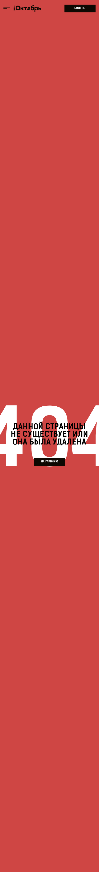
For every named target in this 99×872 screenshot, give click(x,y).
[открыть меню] (6, 8)
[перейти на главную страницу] (27, 8)
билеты (79, 8)
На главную (49, 461)
